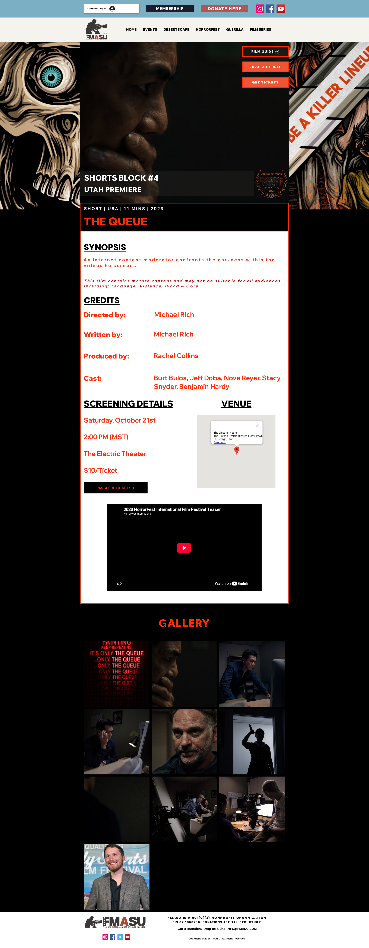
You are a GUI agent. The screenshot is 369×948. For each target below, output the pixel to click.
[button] (260, 29)
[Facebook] (270, 8)
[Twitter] (120, 937)
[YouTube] (281, 8)
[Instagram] (260, 8)
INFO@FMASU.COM (242, 929)
